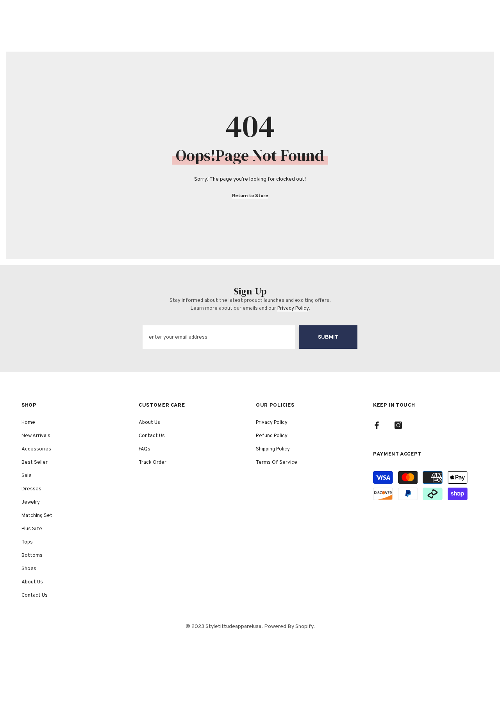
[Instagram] (398, 425)
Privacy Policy (293, 308)
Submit (328, 337)
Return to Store (250, 196)
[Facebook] (377, 425)
